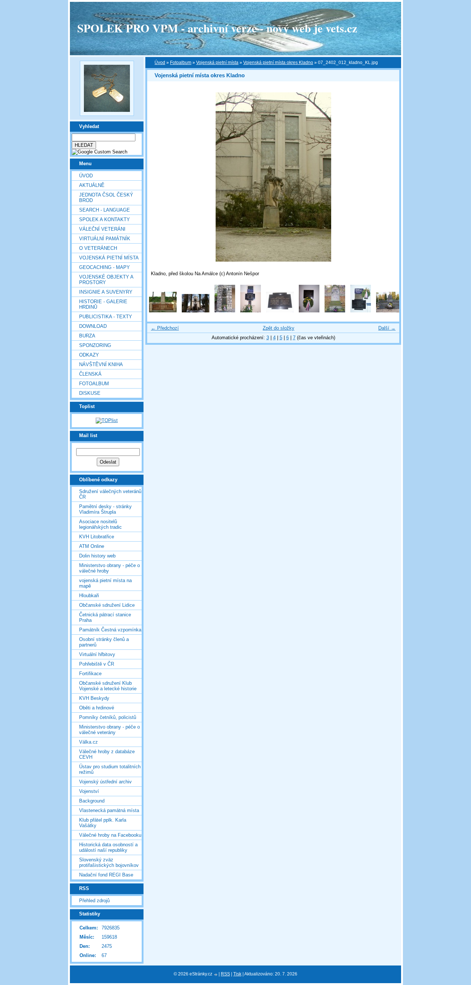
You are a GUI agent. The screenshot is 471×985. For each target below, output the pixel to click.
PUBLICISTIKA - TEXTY (105, 316)
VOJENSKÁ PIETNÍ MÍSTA (109, 258)
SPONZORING (95, 345)
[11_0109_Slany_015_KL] (225, 310)
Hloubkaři (89, 595)
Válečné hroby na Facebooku (110, 835)
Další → (387, 328)
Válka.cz (88, 742)
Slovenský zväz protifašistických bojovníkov (109, 862)
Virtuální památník (104, 238)
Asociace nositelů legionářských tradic (100, 524)
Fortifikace (90, 673)
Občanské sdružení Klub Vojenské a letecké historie (108, 685)
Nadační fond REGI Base (106, 875)
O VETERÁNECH (98, 248)
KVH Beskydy (94, 698)
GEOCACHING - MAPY (104, 267)
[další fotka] (387, 177)
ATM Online (91, 546)
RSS (225, 974)
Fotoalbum (94, 383)
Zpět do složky (278, 328)
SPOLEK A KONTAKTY (104, 219)
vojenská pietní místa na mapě (105, 583)
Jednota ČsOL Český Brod (106, 197)
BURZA (87, 336)
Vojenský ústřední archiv (105, 781)
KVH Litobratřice (96, 536)
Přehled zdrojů (94, 900)
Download (93, 326)
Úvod (86, 175)
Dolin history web (97, 556)
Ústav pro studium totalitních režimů (110, 769)
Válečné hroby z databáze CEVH (107, 754)
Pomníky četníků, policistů (107, 717)
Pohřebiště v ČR (96, 664)
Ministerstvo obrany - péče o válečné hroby (109, 568)
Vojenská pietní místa (217, 62)
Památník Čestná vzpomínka (110, 630)
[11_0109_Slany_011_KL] (335, 310)
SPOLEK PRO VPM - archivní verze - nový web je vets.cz (217, 28)
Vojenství (89, 791)
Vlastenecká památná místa (109, 810)
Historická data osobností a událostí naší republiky (108, 847)
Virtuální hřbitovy (97, 654)
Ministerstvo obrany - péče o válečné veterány (109, 729)
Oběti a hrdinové (96, 708)
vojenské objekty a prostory (106, 279)
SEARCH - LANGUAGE (104, 210)
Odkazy (89, 355)
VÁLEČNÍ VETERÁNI (102, 229)
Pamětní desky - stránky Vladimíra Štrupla (105, 509)
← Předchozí (165, 328)
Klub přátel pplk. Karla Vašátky (102, 822)
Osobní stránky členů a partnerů (104, 642)
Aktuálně (92, 185)
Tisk (237, 974)
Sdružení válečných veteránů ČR (110, 494)
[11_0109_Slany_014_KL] (250, 310)
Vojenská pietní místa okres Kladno (278, 62)
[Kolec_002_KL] (195, 310)
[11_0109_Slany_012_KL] (309, 310)
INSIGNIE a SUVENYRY (105, 292)
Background (92, 801)
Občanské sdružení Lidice (107, 605)
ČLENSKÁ (90, 374)
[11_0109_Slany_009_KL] (390, 310)
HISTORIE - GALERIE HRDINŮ (103, 304)
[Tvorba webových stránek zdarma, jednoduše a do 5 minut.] (216, 974)
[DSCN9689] (163, 310)
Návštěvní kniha (101, 364)
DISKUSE (89, 393)
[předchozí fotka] (159, 177)
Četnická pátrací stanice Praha (105, 617)
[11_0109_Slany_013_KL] (280, 310)
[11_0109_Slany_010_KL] (360, 310)
